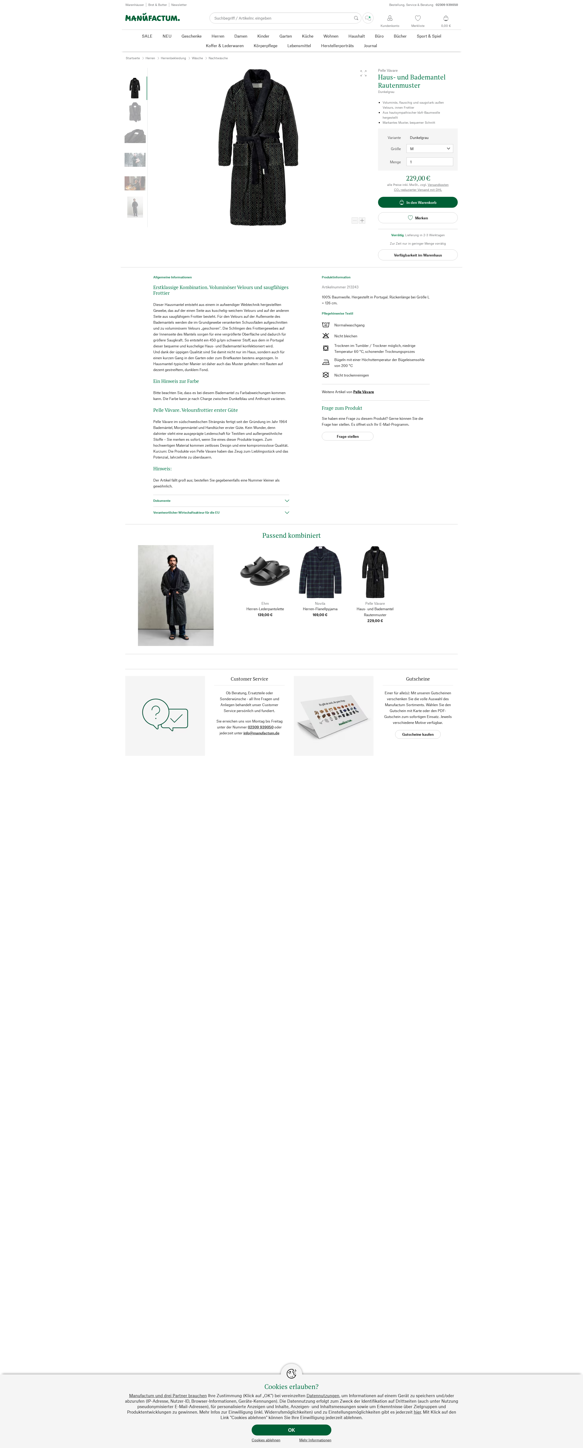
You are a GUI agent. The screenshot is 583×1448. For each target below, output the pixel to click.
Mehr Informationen (315, 1440)
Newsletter (179, 5)
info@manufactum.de (261, 733)
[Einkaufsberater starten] (368, 18)
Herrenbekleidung (173, 58)
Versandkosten (438, 185)
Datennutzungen (323, 1395)
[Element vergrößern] (362, 220)
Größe (396, 148)
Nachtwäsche (218, 58)
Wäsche (197, 58)
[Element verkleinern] (355, 220)
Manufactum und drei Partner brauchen (168, 1395)
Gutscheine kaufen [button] (418, 734)
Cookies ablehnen (266, 1440)
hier (417, 1412)
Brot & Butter (157, 5)
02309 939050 (261, 727)
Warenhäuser (134, 5)
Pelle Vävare (363, 392)
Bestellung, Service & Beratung (423, 5)
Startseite (133, 58)
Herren (150, 58)
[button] (363, 73)
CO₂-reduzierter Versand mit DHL (418, 190)
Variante (394, 137)
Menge (395, 162)
